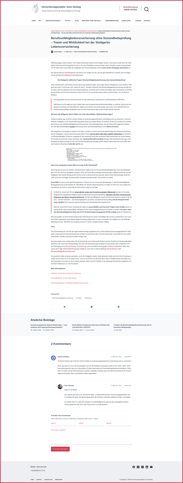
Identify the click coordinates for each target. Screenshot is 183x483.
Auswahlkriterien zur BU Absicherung (63, 278)
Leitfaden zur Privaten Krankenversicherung (66, 273)
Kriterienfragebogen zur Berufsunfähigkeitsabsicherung (69, 283)
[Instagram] (142, 467)
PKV (40, 20)
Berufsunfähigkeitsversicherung (85, 31)
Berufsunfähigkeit (53, 20)
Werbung (88, 298)
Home (34, 20)
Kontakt (147, 20)
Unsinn (79, 298)
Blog (77, 20)
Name (53, 423)
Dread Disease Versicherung (76, 246)
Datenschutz (48, 479)
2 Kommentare (103, 51)
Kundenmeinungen (112, 20)
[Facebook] (64, 306)
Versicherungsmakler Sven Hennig (61, 7)
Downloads (126, 20)
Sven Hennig (69, 385)
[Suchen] (146, 9)
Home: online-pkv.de (57, 31)
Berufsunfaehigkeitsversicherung (62, 298)
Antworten (127, 356)
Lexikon (138, 20)
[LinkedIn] (118, 306)
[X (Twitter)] (91, 306)
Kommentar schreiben (58, 430)
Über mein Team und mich (91, 20)
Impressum (58, 479)
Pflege (67, 20)
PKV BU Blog (69, 31)
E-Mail (81, 423)
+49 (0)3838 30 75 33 (37, 470)
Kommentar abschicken (60, 449)
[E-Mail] (151, 467)
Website (108, 423)
